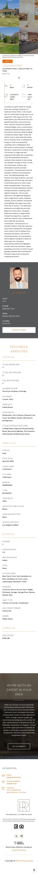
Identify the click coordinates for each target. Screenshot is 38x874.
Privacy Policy (27, 861)
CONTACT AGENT (19, 330)
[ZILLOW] (16, 836)
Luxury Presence (19, 850)
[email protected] (17, 57)
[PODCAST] (22, 836)
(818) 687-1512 (8, 308)
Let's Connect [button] (19, 746)
